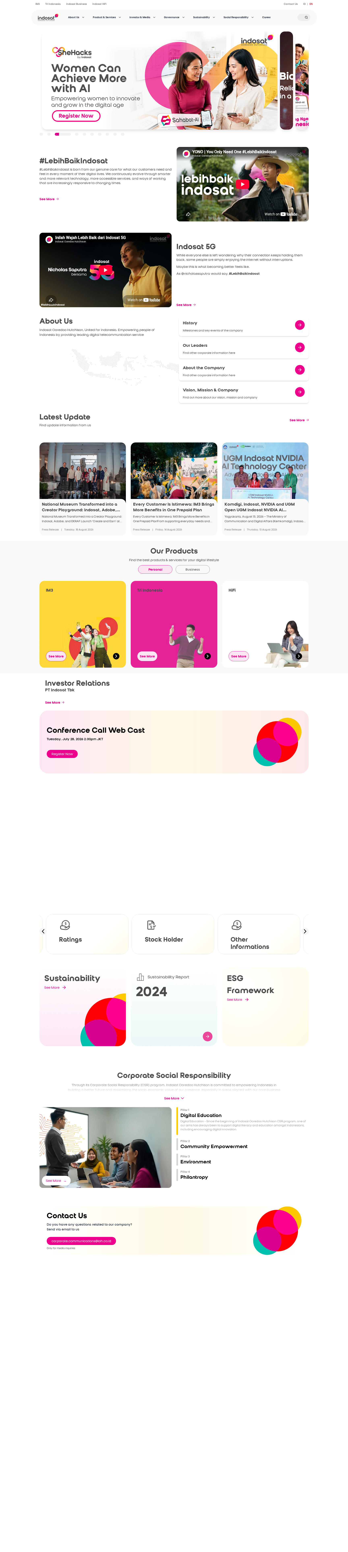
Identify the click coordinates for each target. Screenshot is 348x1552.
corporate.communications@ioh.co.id (81, 1241)
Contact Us (291, 3)
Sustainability (201, 17)
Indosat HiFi (99, 3)
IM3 (37, 3)
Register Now (62, 754)
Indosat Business (76, 3)
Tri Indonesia (53, 3)
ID (304, 3)
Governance (171, 17)
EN (311, 3)
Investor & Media (139, 17)
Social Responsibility (236, 17)
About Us (73, 17)
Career (266, 17)
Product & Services (104, 17)
